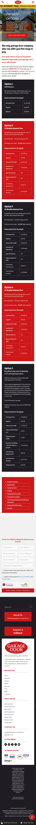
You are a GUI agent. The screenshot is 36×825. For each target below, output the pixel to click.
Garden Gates (8, 722)
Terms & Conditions (25, 576)
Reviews (6, 681)
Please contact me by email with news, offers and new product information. (17, 571)
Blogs (5, 691)
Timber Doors (8, 717)
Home (6, 675)
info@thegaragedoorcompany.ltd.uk (18, 618)
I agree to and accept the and (17, 578)
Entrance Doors (8, 720)
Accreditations (11, 750)
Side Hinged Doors (9, 712)
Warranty (7, 686)
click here (28, 71)
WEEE (6, 816)
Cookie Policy (11, 816)
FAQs (5, 689)
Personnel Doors (9, 714)
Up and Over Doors (9, 706)
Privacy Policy (6, 579)
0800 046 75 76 (8, 735)
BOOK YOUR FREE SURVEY (16, 35)
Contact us (7, 694)
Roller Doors (7, 709)
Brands (6, 683)
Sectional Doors (8, 704)
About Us (7, 678)
